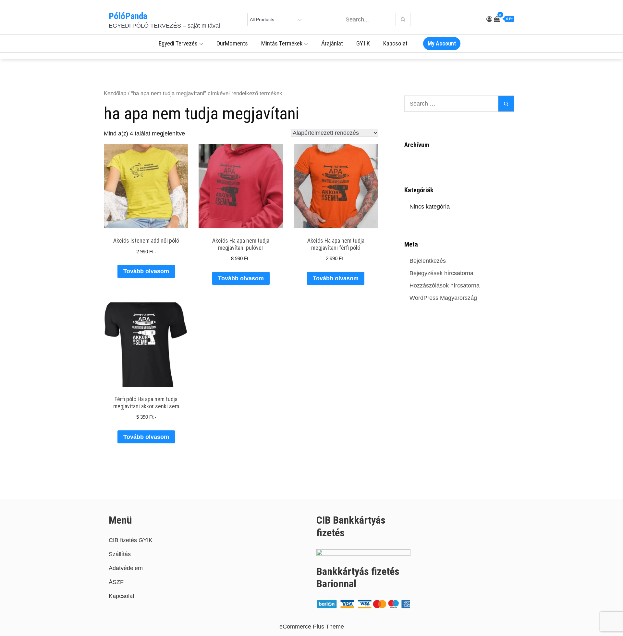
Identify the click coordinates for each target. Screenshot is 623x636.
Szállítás (120, 554)
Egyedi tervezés (178, 43)
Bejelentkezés (427, 261)
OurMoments (232, 43)
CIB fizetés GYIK (131, 540)
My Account (442, 43)
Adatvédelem (126, 568)
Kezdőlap (115, 93)
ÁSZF (116, 582)
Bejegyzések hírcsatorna (441, 273)
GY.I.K (363, 43)
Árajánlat (332, 43)
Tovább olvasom (146, 271)
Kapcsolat (395, 43)
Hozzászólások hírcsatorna (444, 285)
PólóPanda (128, 16)
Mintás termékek (281, 43)
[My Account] (489, 19)
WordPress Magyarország (443, 298)
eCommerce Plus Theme (311, 626)
